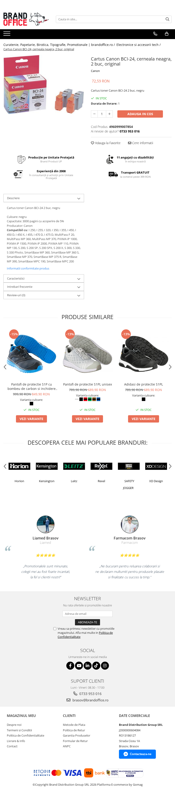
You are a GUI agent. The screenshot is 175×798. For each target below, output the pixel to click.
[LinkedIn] (88, 666)
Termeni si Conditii (19, 730)
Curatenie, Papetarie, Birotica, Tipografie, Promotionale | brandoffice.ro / (59, 44)
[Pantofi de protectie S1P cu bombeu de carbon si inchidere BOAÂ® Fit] (31, 354)
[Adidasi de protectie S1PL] (143, 354)
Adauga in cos (140, 114)
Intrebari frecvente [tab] (19, 287)
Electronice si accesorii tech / (139, 44)
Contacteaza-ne (140, 754)
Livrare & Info (16, 741)
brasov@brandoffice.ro (90, 700)
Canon (95, 71)
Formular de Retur (75, 741)
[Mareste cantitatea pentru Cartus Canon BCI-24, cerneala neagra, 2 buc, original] (109, 114)
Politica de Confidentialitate (25, 735)
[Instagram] (105, 666)
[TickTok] (96, 666)
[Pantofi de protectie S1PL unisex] (87, 354)
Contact (12, 746)
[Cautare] (167, 19)
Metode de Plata (74, 725)
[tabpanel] (43, 84)
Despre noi (14, 725)
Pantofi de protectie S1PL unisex (87, 384)
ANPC (67, 746)
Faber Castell (32, 481)
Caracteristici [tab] (15, 278)
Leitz (114, 481)
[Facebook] (70, 666)
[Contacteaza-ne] (155, 33)
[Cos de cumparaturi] (167, 33)
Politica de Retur (74, 730)
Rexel (141, 481)
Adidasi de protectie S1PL (143, 384)
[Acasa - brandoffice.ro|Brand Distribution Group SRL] (26, 19)
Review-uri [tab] (16, 295)
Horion (59, 481)
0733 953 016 (90, 693)
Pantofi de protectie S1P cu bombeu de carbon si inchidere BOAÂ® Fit (32, 386)
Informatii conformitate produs (28, 268)
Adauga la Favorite (107, 143)
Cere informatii (142, 143)
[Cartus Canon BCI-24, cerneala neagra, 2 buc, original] (43, 84)
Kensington (87, 481)
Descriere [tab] (13, 198)
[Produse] (7, 35)
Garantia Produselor (76, 735)
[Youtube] (79, 666)
